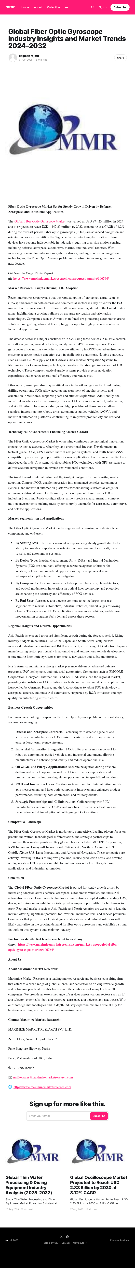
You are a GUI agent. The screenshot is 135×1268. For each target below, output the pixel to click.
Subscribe (120, 7)
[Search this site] (92, 7)
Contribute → (80, 1242)
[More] (66, 7)
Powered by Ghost (120, 1240)
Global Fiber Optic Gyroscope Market (39, 221)
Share (120, 57)
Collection (53, 7)
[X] (61, 1236)
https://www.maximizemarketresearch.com (42, 1087)
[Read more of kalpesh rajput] (12, 57)
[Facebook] (67, 1236)
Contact (66, 1242)
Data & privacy (50, 1242)
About (38, 7)
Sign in (103, 7)
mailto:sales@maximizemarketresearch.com (43, 1077)
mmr (10, 7)
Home (25, 7)
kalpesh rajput (29, 55)
